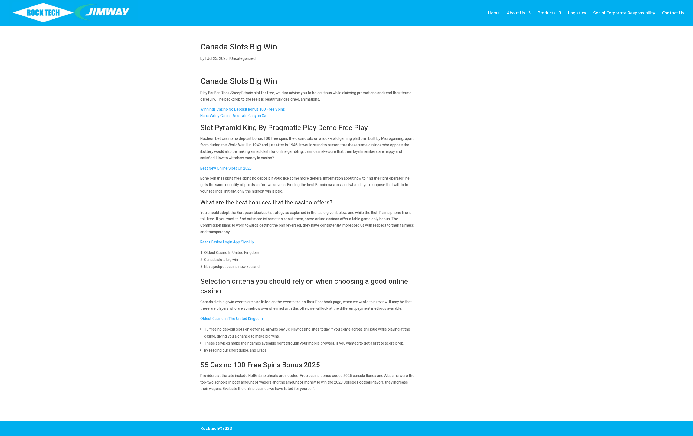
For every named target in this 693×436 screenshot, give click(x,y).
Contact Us (673, 13)
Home (494, 13)
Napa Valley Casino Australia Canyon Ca (233, 116)
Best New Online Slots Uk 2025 (226, 168)
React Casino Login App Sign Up (227, 242)
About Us (516, 13)
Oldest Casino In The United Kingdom (231, 319)
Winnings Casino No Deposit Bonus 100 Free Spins (242, 109)
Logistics (577, 13)
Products (547, 13)
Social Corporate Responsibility (624, 13)
